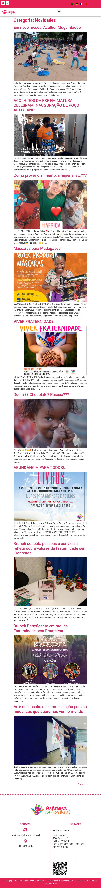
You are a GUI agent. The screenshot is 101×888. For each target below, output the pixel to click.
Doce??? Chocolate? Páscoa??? (41, 394)
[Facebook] (3, 3)
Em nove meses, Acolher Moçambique (47, 27)
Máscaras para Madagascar (38, 248)
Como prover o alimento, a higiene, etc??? (50, 175)
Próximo (82, 784)
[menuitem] (72, 4)
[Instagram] (7, 3)
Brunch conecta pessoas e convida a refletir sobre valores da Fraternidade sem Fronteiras (50, 548)
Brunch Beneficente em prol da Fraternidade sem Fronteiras (41, 628)
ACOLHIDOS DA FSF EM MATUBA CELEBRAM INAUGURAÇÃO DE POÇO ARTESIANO (46, 105)
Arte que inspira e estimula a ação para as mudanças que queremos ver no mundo (50, 709)
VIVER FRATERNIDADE (34, 321)
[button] (59, 11)
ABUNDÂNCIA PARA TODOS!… (40, 467)
